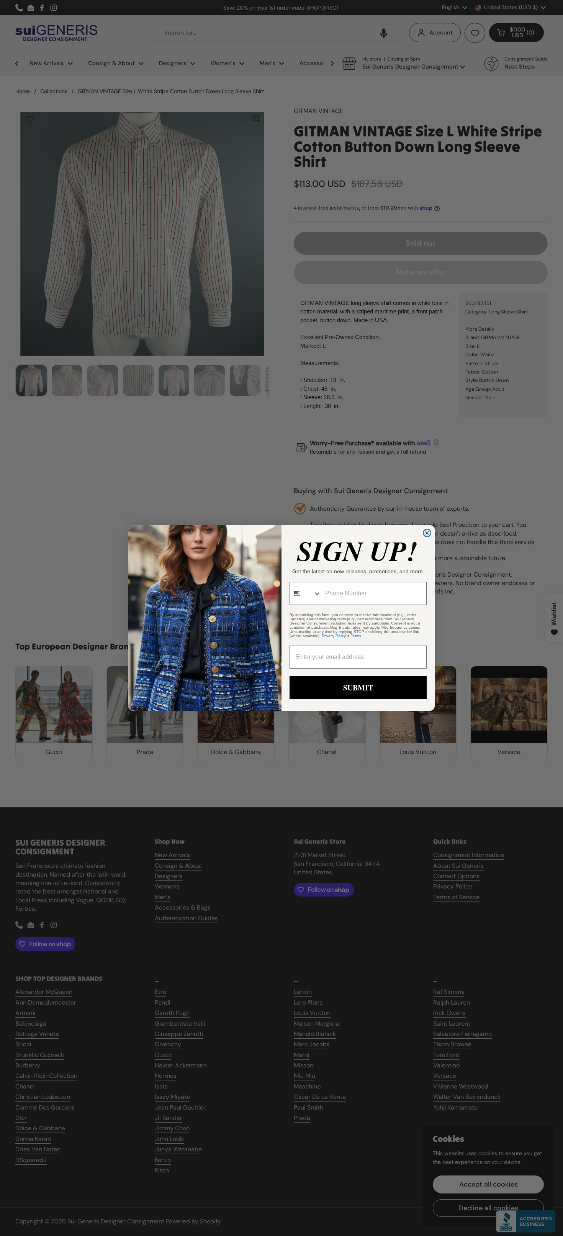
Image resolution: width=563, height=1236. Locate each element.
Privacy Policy (334, 636)
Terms (356, 636)
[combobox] (305, 593)
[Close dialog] (427, 533)
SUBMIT (358, 687)
